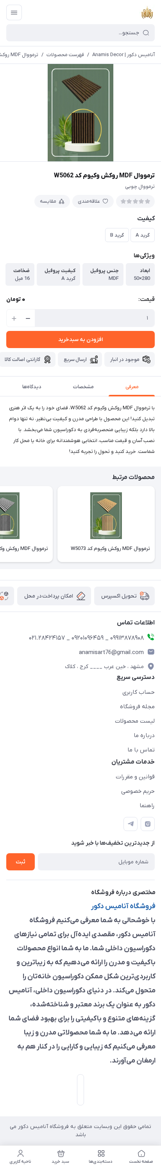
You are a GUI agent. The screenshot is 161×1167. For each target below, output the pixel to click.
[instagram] (148, 824)
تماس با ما (141, 750)
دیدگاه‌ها (31, 387)
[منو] (14, 12)
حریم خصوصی (138, 791)
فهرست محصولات (65, 54)
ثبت (20, 862)
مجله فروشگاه (137, 707)
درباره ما (144, 735)
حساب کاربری (138, 692)
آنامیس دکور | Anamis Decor (123, 54)
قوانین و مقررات (135, 777)
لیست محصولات (135, 721)
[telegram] (130, 824)
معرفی (132, 387)
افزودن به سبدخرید (80, 339)
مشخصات (83, 387)
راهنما (147, 806)
